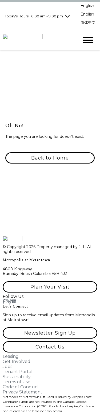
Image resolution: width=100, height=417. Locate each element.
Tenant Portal (18, 371)
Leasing (11, 356)
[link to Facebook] (4, 301)
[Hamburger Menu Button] (88, 40)
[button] (50, 158)
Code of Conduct (21, 386)
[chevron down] (67, 16)
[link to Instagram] (7, 301)
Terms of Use (16, 381)
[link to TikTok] (10, 301)
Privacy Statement (22, 392)
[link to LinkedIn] (14, 301)
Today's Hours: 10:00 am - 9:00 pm (34, 16)
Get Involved (16, 361)
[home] (37, 40)
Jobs (7, 366)
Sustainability (17, 376)
